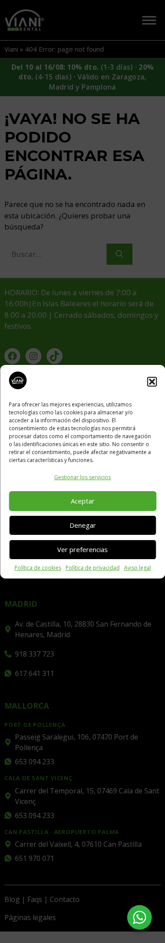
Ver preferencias (82, 549)
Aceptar (83, 500)
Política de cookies (38, 567)
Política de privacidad (93, 567)
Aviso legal (137, 567)
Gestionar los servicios (82, 477)
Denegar (83, 525)
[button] (151, 381)
